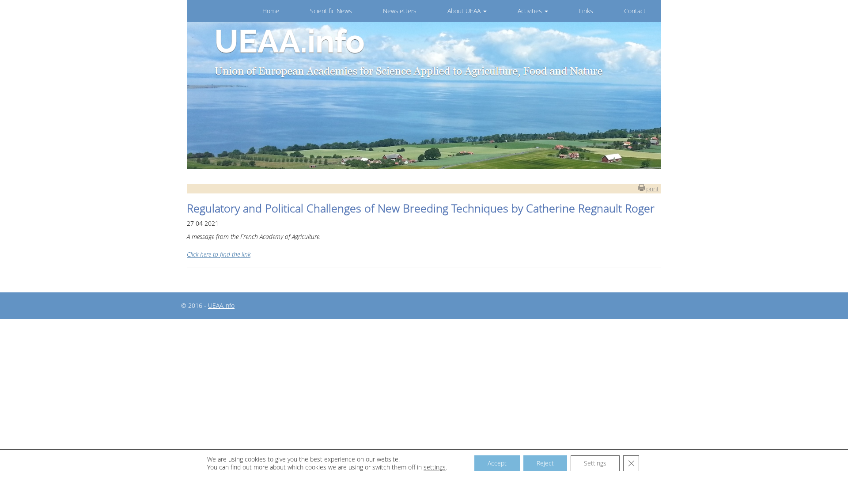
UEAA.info (221, 305)
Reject (545, 463)
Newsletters (399, 11)
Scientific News (331, 11)
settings (435, 467)
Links (586, 11)
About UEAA (464, 11)
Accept (497, 463)
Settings (595, 463)
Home (270, 11)
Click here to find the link (218, 254)
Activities (531, 11)
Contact (635, 11)
